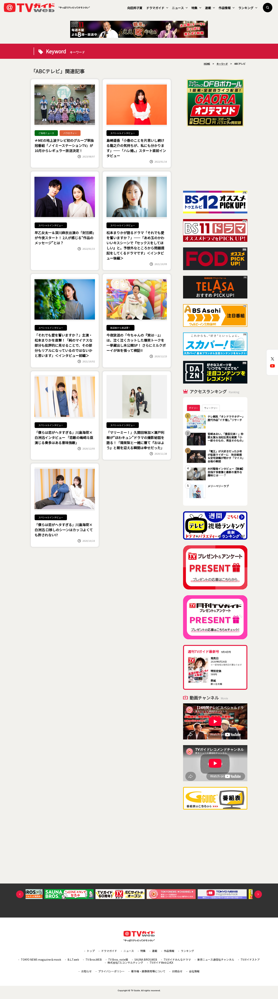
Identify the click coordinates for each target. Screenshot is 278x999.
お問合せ (177, 971)
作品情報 (225, 7)
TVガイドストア (250, 959)
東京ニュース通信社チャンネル (215, 959)
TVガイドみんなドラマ (177, 959)
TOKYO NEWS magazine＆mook (41, 959)
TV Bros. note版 (118, 959)
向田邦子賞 (134, 7)
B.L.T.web (73, 959)
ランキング (245, 7)
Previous (20, 894)
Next (258, 894)
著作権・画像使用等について (148, 971)
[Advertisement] (215, 158)
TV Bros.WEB (93, 959)
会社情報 (194, 971)
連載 (208, 7)
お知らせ (86, 971)
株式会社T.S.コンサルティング (125, 962)
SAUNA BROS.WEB (145, 959)
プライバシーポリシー (111, 971)
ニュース (178, 7)
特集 (194, 7)
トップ (91, 950)
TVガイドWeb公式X (161, 962)
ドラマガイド (155, 7)
